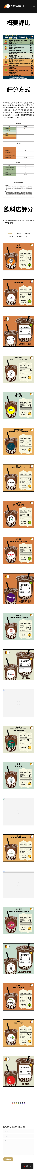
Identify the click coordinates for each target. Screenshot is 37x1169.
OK (26, 237)
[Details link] (19, 257)
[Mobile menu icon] (34, 6)
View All (10, 234)
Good (27, 234)
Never (19, 237)
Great (11, 237)
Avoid (19, 234)
